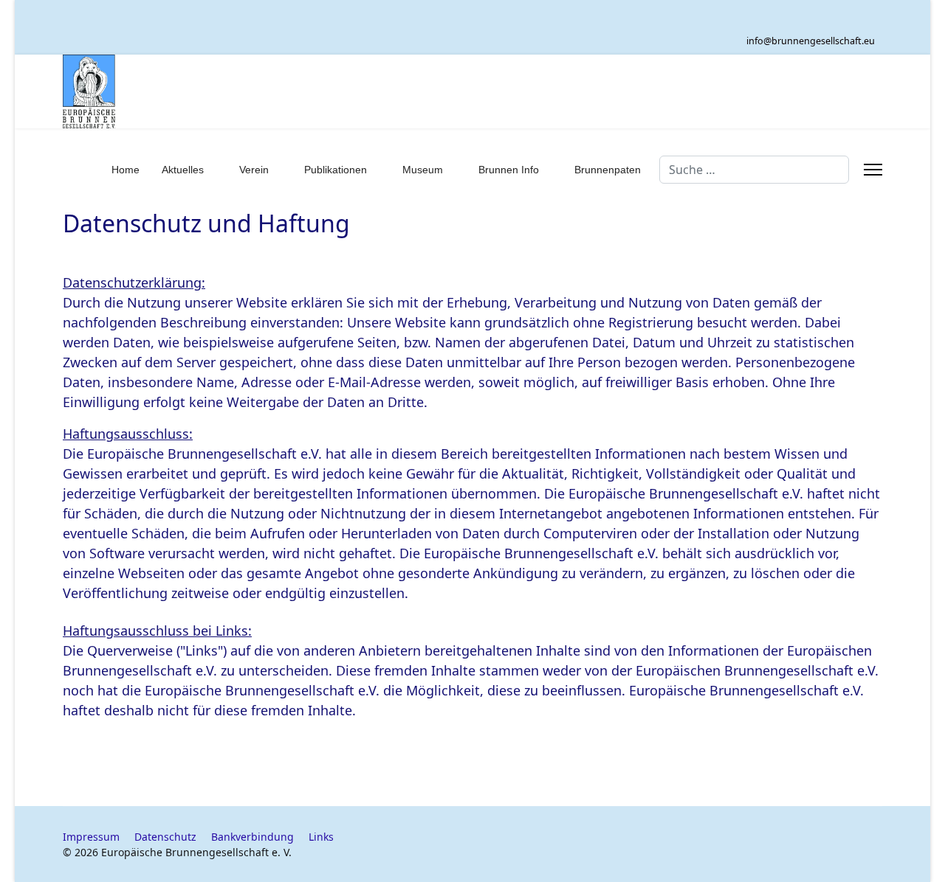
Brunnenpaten (607, 170)
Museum (422, 170)
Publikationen (335, 170)
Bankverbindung (252, 837)
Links (321, 837)
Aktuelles (183, 170)
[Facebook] (875, 19)
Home (125, 170)
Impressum (91, 837)
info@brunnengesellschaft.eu (810, 41)
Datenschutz (165, 837)
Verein (254, 170)
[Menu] (873, 169)
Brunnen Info (508, 170)
